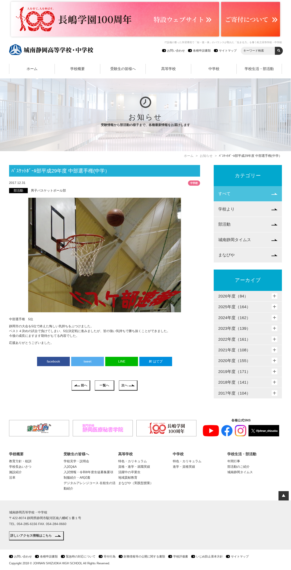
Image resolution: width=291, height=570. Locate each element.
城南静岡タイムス (234, 240)
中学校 (213, 69)
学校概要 (77, 69)
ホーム (32, 69)
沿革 (12, 477)
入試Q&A (70, 466)
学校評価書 (180, 556)
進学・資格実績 (184, 466)
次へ (124, 385)
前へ (84, 385)
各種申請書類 (202, 50)
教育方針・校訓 (20, 461)
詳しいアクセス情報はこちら (31, 535)
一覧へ (104, 385)
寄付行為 (109, 556)
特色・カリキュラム (132, 461)
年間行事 (233, 461)
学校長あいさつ (20, 466)
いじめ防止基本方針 (209, 556)
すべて (224, 193)
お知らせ (206, 156)
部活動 (224, 224)
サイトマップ (228, 50)
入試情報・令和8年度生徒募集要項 (88, 472)
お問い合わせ (176, 50)
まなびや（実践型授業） (135, 483)
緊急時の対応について (80, 556)
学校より (226, 209)
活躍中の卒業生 (129, 472)
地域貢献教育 (127, 477)
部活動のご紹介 (238, 466)
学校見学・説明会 (76, 461)
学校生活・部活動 (259, 69)
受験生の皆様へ (123, 69)
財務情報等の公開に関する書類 (144, 556)
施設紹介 (15, 472)
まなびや (226, 255)
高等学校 (168, 69)
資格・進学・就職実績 (134, 466)
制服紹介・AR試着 (77, 477)
